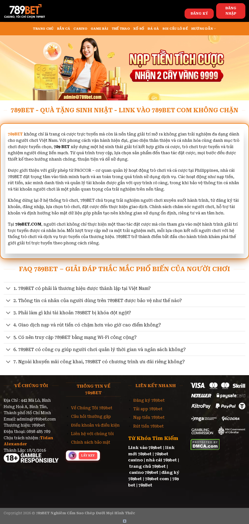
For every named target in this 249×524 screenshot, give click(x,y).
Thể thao (121, 28)
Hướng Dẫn (202, 28)
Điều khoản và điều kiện (95, 425)
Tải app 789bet (147, 409)
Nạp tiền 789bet (149, 417)
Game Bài (99, 28)
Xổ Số (138, 28)
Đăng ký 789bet (149, 400)
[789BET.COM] (28, 11)
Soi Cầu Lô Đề (175, 28)
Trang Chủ (43, 28)
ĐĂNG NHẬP (230, 10)
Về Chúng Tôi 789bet (91, 408)
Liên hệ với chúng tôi (92, 433)
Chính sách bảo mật (90, 442)
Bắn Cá (63, 28)
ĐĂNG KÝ (199, 13)
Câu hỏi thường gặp (91, 416)
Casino (80, 28)
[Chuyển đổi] (8, 289)
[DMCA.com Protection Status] (205, 444)
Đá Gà (153, 28)
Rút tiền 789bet (148, 426)
